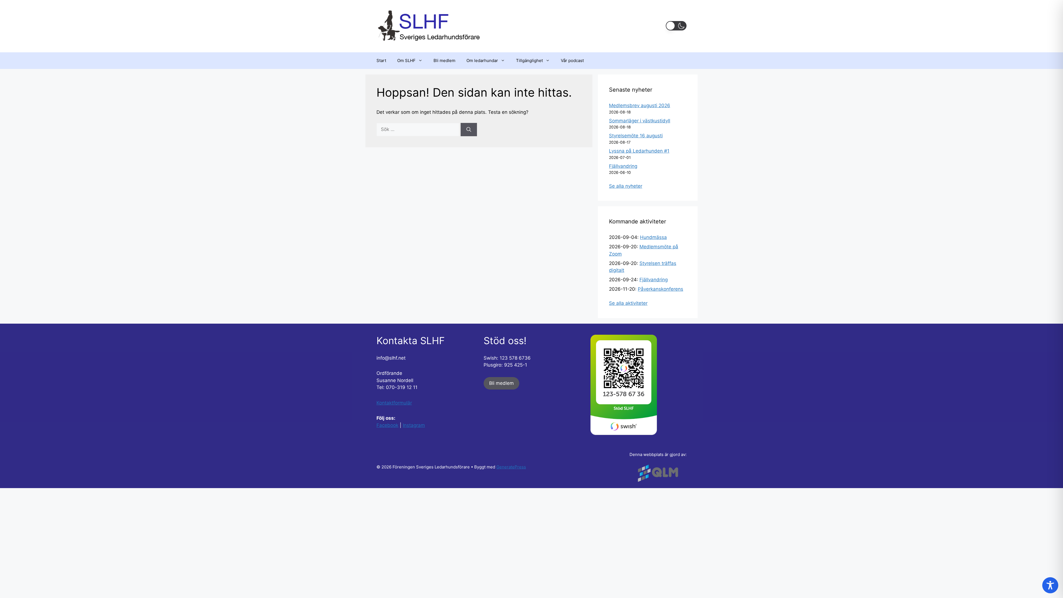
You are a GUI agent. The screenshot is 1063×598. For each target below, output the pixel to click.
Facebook (387, 425)
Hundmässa (653, 237)
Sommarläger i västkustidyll (639, 120)
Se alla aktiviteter (628, 303)
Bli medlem (444, 60)
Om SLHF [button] (406, 60)
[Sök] (469, 129)
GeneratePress (511, 467)
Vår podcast (572, 60)
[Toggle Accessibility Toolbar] (1050, 585)
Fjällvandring (623, 166)
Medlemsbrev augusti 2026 (639, 105)
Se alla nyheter (625, 186)
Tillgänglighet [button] (529, 60)
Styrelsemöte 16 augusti (636, 135)
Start (381, 60)
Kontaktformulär (394, 403)
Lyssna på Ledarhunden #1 (639, 151)
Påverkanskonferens (660, 289)
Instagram (414, 425)
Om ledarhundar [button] (482, 60)
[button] (676, 25)
